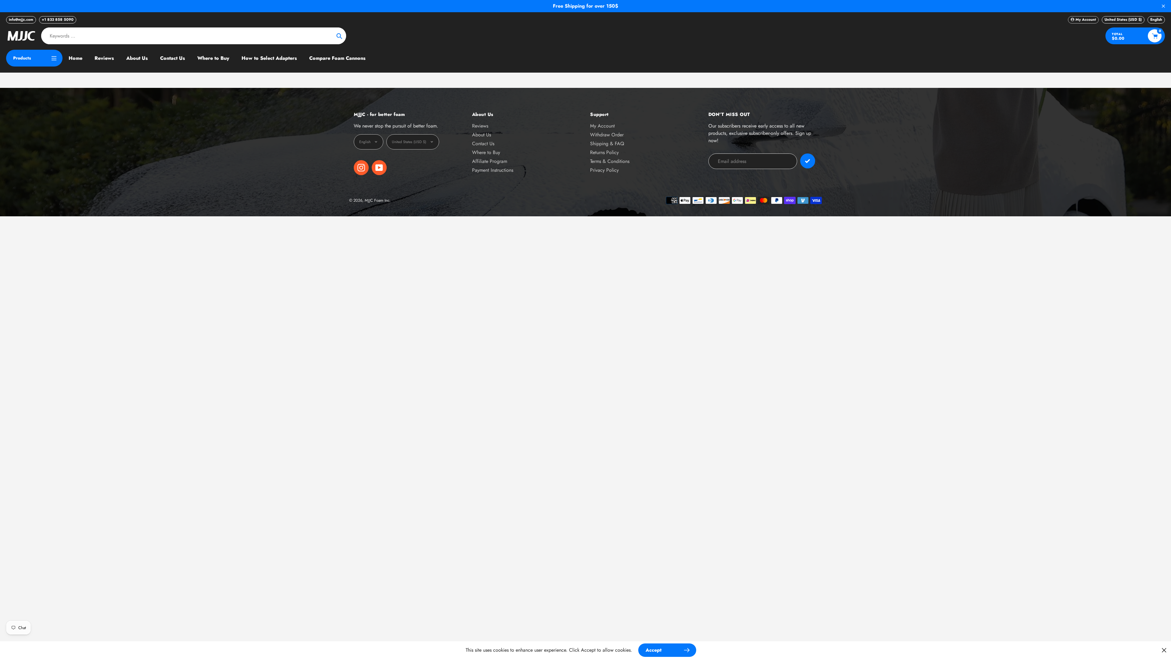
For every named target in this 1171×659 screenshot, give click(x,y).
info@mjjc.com (21, 19)
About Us (481, 134)
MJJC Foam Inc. (378, 200)
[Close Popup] (1164, 650)
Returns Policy (604, 152)
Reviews (480, 125)
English (1156, 19)
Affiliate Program (489, 161)
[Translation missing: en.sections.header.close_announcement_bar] (1163, 6)
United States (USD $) (1123, 19)
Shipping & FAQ (607, 143)
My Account (602, 125)
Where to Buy (486, 152)
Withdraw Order (607, 134)
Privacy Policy (604, 170)
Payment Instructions (492, 170)
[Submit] (807, 160)
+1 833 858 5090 (57, 19)
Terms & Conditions (609, 161)
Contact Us (483, 143)
